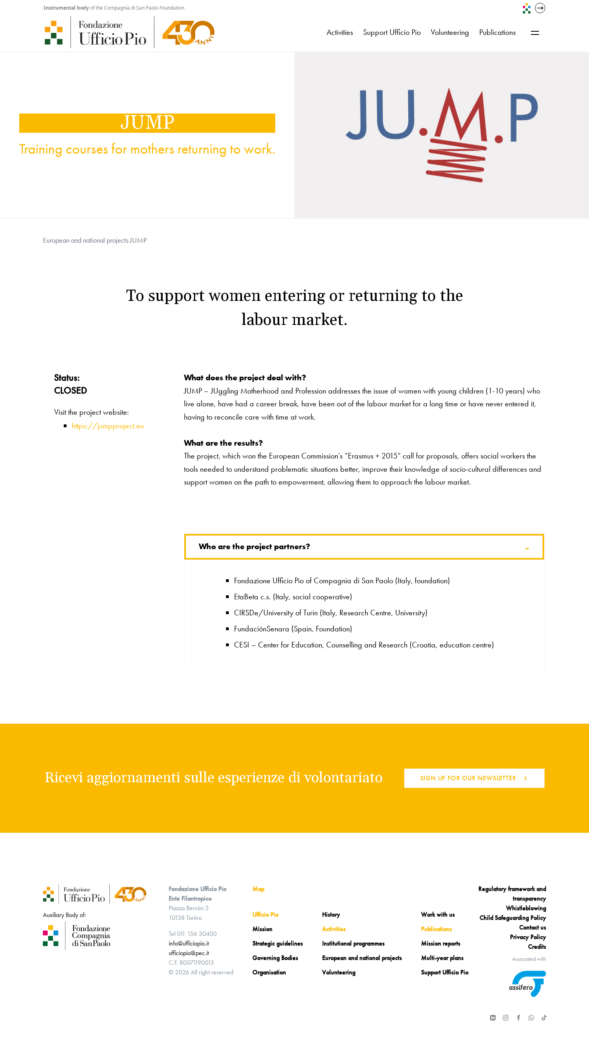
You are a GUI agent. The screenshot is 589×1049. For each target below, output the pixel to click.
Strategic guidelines (277, 943)
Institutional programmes (353, 943)
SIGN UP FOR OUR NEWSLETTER (468, 778)
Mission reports (440, 943)
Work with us (438, 914)
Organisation (269, 972)
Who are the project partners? (364, 547)
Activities (340, 32)
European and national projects (85, 240)
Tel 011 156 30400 (193, 933)
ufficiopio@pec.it (189, 953)
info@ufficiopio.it (189, 943)
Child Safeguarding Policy (513, 917)
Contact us (532, 927)
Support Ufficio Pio (392, 32)
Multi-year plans (442, 958)
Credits (537, 946)
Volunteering (450, 32)
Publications (497, 32)
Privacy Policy (528, 937)
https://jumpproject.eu (108, 425)
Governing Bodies (275, 958)
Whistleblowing (526, 908)
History (331, 914)
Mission (262, 929)
